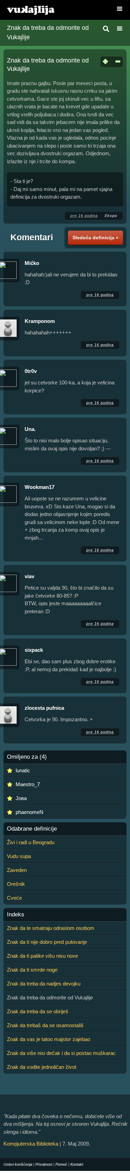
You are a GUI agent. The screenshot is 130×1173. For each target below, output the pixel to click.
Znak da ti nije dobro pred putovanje (47, 942)
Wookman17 (39, 487)
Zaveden (17, 870)
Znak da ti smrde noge (32, 970)
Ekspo (111, 216)
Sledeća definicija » (95, 237)
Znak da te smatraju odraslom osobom (50, 928)
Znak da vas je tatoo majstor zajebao (48, 1039)
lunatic (23, 770)
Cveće (14, 898)
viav (29, 576)
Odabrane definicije (32, 829)
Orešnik (16, 884)
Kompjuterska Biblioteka (30, 1144)
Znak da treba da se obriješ (37, 1011)
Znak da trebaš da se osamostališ (45, 1025)
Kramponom (40, 321)
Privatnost (43, 1164)
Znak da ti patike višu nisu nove (42, 956)
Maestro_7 (28, 784)
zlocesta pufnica (44, 708)
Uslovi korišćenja (17, 1164)
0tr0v (31, 371)
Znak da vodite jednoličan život (41, 1067)
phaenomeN (29, 812)
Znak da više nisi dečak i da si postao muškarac (61, 1053)
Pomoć (61, 1164)
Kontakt (76, 1164)
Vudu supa (19, 856)
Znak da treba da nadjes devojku (43, 984)
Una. (30, 429)
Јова (21, 798)
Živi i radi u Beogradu (30, 842)
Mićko (32, 263)
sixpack (34, 650)
